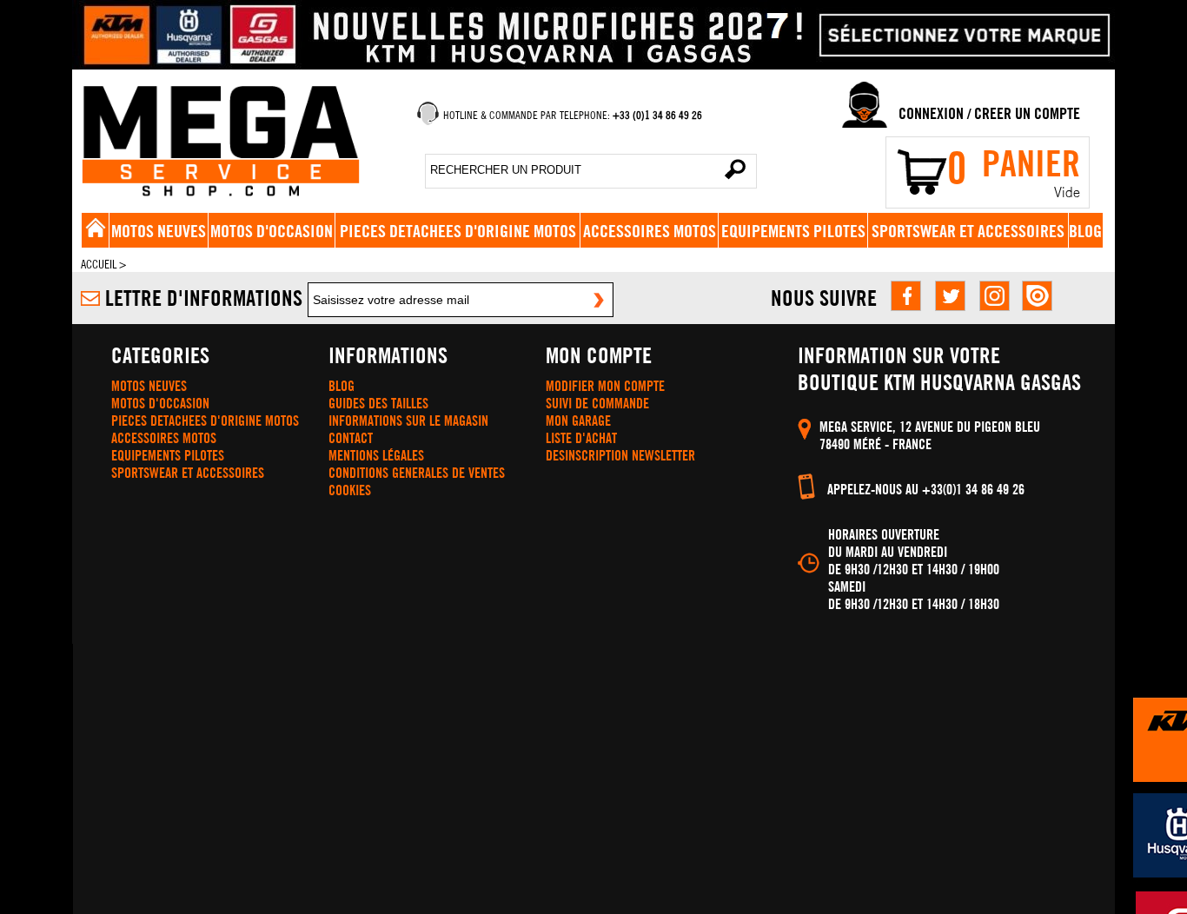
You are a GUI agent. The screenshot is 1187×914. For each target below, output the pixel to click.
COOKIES (349, 490)
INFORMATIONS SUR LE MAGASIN (408, 420)
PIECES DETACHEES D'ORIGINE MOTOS (458, 231)
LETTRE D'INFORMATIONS (203, 297)
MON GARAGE (578, 420)
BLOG (1085, 231)
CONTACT (350, 438)
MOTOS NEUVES (158, 231)
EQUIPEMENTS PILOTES (793, 231)
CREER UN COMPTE (1027, 113)
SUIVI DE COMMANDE (597, 403)
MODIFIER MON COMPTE (605, 385)
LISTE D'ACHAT (581, 438)
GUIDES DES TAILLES (378, 403)
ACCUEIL (98, 264)
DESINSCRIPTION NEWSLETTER (620, 455)
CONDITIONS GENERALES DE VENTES (416, 472)
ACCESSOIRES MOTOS (649, 231)
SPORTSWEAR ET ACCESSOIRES (968, 231)
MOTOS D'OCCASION (271, 231)
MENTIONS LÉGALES (376, 455)
